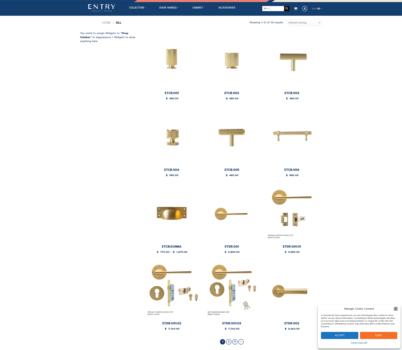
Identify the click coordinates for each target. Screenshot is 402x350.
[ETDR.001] (231, 213)
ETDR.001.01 (292, 247)
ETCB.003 (292, 93)
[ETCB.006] (291, 136)
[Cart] (295, 8)
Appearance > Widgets (110, 37)
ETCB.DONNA (172, 247)
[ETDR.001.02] (171, 290)
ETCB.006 (291, 170)
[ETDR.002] (291, 290)
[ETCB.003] (291, 59)
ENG (314, 9)
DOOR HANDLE (168, 7)
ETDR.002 (291, 323)
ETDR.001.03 (231, 323)
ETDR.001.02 (171, 323)
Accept (340, 335)
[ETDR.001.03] (231, 290)
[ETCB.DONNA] (171, 213)
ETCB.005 (232, 170)
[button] (395, 308)
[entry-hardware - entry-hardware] (101, 8)
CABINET (197, 7)
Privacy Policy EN (359, 342)
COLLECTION (136, 7)
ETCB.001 (172, 93)
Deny (378, 335)
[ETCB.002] (231, 59)
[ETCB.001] (171, 59)
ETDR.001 (232, 247)
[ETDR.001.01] (291, 213)
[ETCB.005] (231, 136)
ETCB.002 (231, 93)
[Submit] (286, 8)
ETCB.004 (171, 170)
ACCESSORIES (226, 7)
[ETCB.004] (171, 136)
